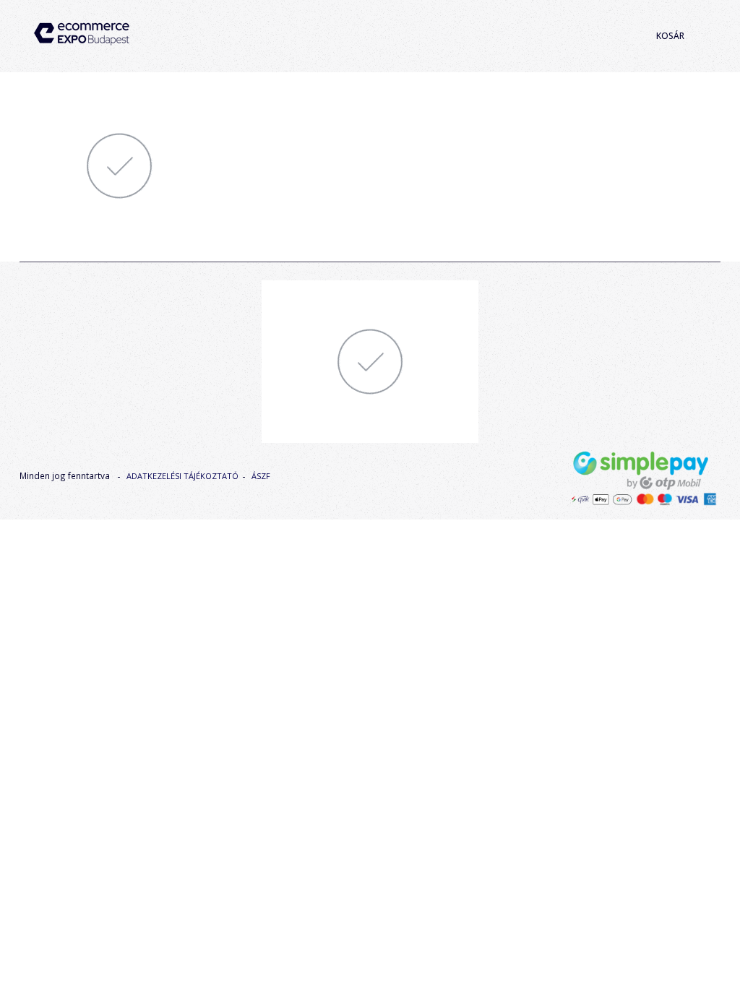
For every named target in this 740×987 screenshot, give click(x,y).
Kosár (670, 36)
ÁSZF (260, 475)
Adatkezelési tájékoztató (182, 475)
